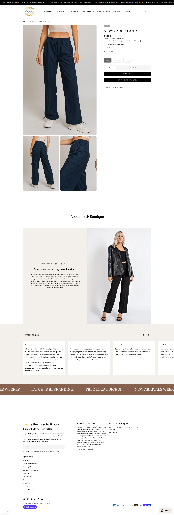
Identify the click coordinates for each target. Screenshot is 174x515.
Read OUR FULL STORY (85, 450)
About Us (26, 460)
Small (109, 61)
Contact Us (26, 483)
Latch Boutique (33, 503)
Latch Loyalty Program (30, 463)
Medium (118, 61)
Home (24, 21)
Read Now (113, 432)
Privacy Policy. (55, 451)
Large (128, 61)
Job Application (28, 490)
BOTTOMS (32, 21)
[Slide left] (143, 335)
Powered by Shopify (45, 503)
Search (25, 480)
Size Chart (26, 473)
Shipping (106, 39)
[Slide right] (149, 335)
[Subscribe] (63, 447)
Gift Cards (26, 486)
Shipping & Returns (29, 467)
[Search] (141, 11)
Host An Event (27, 477)
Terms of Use (45, 451)
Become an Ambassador (31, 470)
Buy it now (127, 74)
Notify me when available (127, 80)
